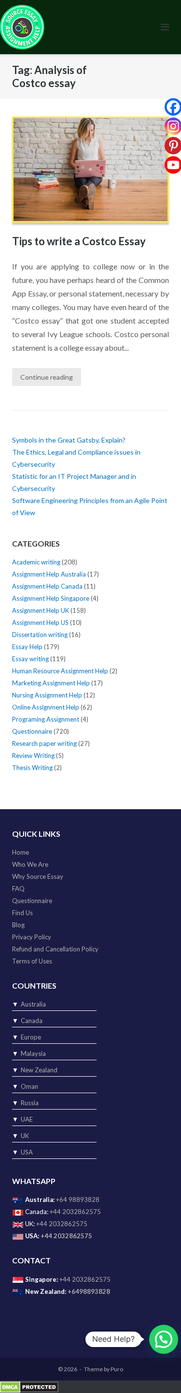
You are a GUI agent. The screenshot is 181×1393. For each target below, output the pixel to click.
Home (20, 852)
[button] (163, 1339)
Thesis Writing (32, 767)
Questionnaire (32, 731)
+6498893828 (89, 1291)
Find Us (22, 913)
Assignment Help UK (40, 610)
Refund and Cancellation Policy (55, 949)
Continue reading (46, 377)
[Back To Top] (157, 1370)
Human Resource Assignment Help (60, 671)
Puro (117, 1369)
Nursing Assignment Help (47, 695)
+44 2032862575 (75, 1211)
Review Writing (33, 755)
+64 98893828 (77, 1199)
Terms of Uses (32, 961)
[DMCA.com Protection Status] (29, 1386)
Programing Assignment (45, 719)
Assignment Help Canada (47, 586)
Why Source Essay (37, 876)
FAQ (18, 888)
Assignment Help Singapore (50, 598)
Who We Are (30, 864)
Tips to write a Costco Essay (79, 241)
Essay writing (30, 659)
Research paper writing (44, 743)
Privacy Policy (31, 937)
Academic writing (36, 562)
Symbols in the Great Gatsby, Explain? (68, 440)
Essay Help (27, 647)
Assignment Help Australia (49, 574)
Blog (18, 925)
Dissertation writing (40, 634)
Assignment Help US (40, 622)
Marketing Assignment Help (51, 683)
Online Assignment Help (45, 707)
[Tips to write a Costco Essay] (90, 169)
